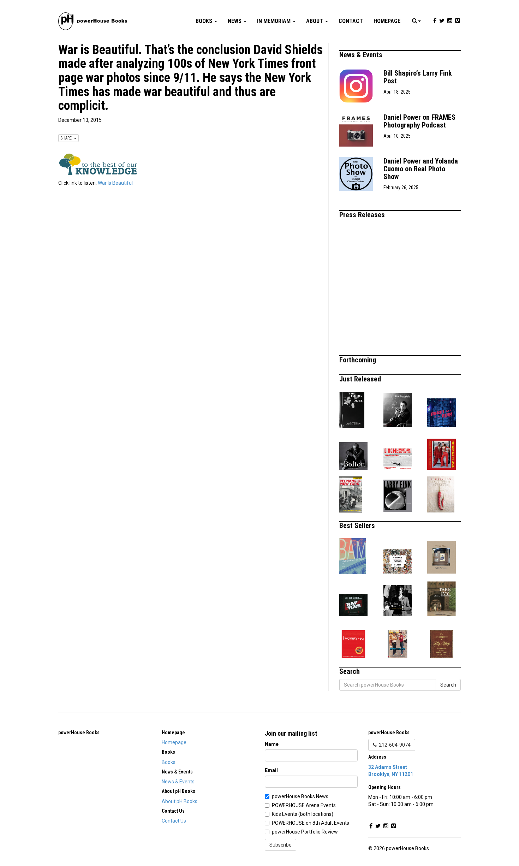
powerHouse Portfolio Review (305, 832)
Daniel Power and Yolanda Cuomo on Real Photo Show (420, 169)
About (315, 21)
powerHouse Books (79, 732)
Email (271, 770)
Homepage (387, 21)
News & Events (361, 55)
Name (272, 744)
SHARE (67, 138)
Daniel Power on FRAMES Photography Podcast (419, 121)
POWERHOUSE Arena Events (304, 805)
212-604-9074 (394, 745)
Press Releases (363, 214)
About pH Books (179, 801)
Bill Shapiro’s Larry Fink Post (417, 77)
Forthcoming (358, 360)
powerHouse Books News (300, 796)
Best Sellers (358, 525)
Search (448, 685)
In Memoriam (274, 21)
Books (205, 21)
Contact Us (174, 821)
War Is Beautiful (115, 183)
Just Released (361, 379)
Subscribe (280, 845)
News (235, 21)
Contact (351, 21)
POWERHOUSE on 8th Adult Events (310, 823)
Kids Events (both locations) (302, 814)
